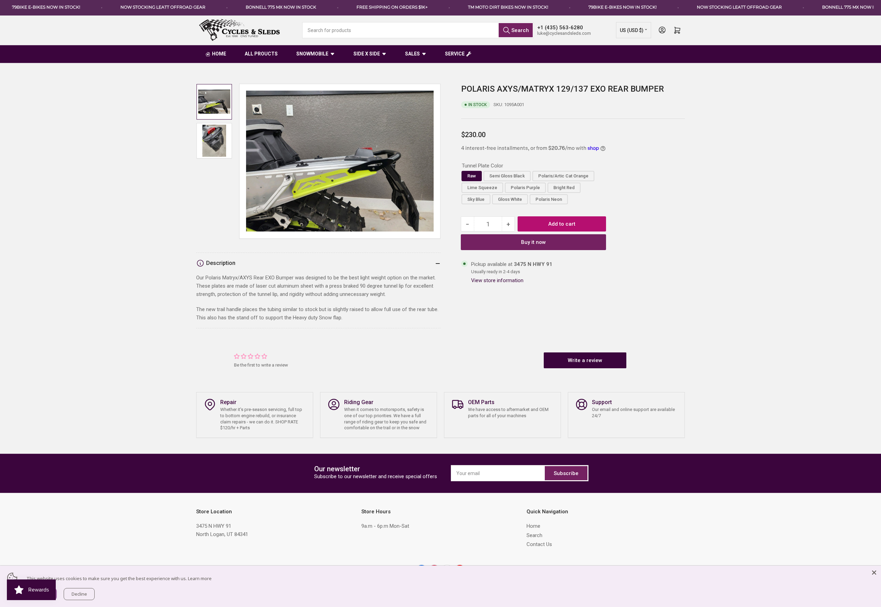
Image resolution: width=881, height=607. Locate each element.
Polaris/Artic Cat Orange (563, 175)
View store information (497, 280)
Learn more (200, 578)
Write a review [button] (585, 360)
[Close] (874, 572)
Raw (471, 175)
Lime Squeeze (482, 187)
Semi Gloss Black (507, 175)
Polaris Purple (525, 187)
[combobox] (418, 30)
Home (533, 526)
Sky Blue (476, 199)
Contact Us (539, 544)
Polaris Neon (548, 199)
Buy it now (533, 242)
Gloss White (510, 199)
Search (534, 535)
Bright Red (564, 187)
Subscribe (566, 473)
